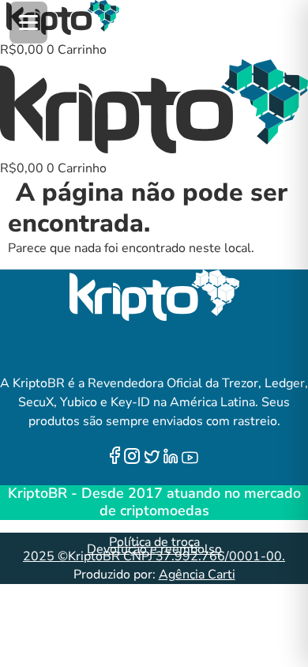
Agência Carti (197, 574)
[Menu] (28, 22)
